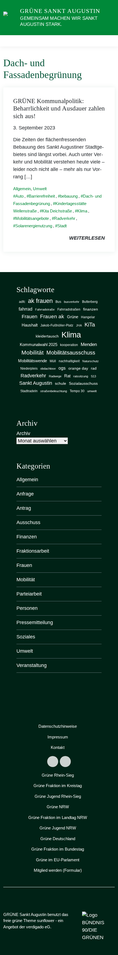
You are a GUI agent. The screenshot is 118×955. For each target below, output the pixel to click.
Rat (67, 376)
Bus (58, 302)
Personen (27, 608)
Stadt (62, 225)
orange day (78, 368)
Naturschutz (90, 361)
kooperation (69, 345)
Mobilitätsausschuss (70, 353)
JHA (79, 325)
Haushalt (30, 325)
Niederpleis (29, 368)
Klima (82, 211)
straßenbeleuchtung (53, 391)
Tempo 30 (77, 391)
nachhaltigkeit (69, 361)
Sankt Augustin (35, 383)
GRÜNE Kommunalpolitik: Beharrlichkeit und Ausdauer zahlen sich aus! (59, 109)
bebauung (69, 196)
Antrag (23, 508)
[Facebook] (52, 761)
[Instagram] (65, 761)
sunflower (45, 920)
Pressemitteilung (34, 622)
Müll (53, 361)
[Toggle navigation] (109, 40)
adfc (22, 302)
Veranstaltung (31, 665)
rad (94, 368)
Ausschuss (28, 522)
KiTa (90, 325)
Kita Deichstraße (57, 211)
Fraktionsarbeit (32, 551)
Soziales (25, 637)
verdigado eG (38, 926)
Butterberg (90, 302)
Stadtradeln (29, 391)
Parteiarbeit (29, 594)
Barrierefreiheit (42, 196)
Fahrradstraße (45, 309)
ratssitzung (80, 376)
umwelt (92, 391)
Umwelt (40, 188)
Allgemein (22, 188)
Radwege (55, 376)
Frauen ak (52, 316)
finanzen (90, 309)
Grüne (72, 316)
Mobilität (32, 352)
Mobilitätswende (32, 360)
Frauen (29, 316)
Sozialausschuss (83, 383)
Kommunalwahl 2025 (38, 344)
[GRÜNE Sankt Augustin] (10, 17)
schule (60, 383)
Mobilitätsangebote (32, 218)
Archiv (23, 433)
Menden (89, 344)
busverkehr (71, 301)
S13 (93, 376)
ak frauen (40, 300)
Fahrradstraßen (68, 309)
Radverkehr (64, 218)
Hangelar (88, 317)
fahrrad (25, 308)
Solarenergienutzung (33, 225)
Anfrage (25, 494)
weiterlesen (87, 238)
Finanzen (26, 536)
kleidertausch (47, 336)
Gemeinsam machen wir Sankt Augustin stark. (58, 21)
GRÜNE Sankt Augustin (60, 10)
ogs (62, 368)
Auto (19, 196)
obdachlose (48, 368)
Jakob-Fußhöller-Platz (56, 325)
